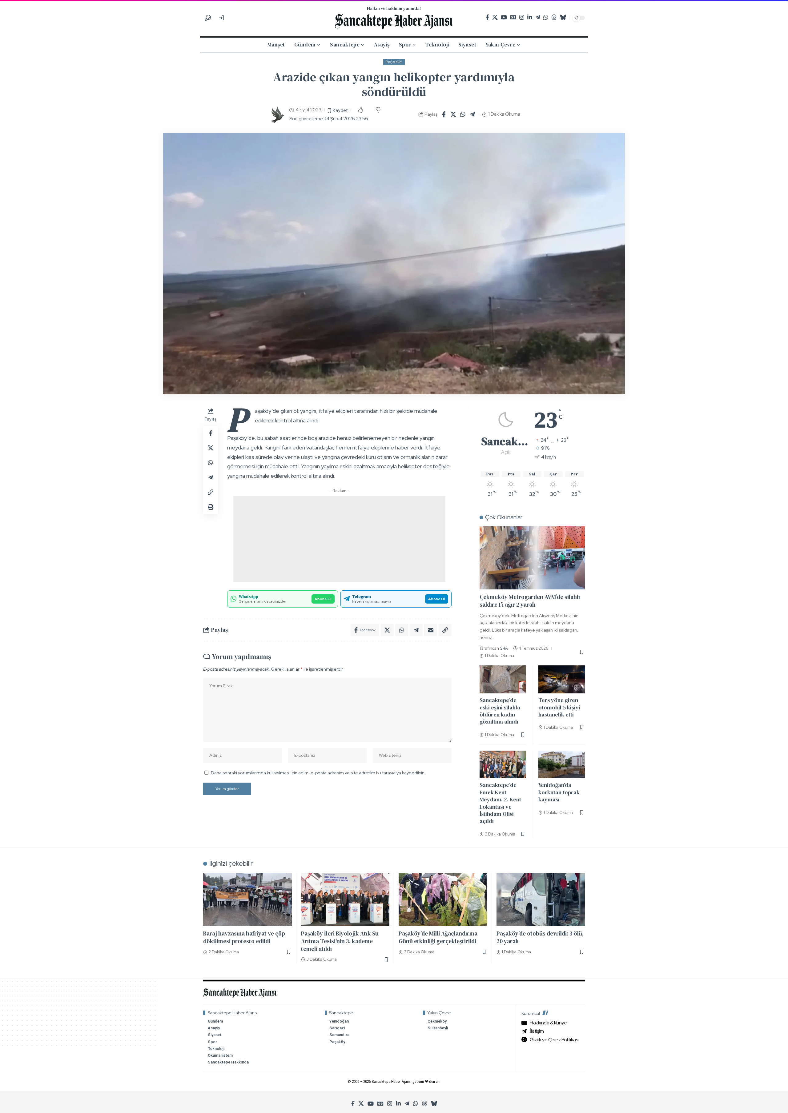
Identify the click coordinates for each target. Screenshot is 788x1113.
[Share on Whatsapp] (463, 114)
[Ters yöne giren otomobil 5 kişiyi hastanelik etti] (561, 679)
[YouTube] (504, 17)
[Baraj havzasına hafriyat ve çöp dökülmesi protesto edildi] (247, 899)
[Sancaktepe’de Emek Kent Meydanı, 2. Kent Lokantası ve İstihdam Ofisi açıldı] (503, 765)
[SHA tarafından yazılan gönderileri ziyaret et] (277, 114)
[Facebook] (487, 17)
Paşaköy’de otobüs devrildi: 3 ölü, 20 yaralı (540, 937)
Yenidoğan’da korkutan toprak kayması (559, 792)
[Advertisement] (339, 539)
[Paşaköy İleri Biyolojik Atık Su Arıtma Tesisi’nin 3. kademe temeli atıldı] (345, 899)
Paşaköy (394, 61)
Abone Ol (323, 598)
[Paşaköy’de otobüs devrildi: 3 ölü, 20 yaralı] (541, 899)
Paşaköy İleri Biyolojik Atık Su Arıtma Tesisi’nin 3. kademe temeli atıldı (340, 940)
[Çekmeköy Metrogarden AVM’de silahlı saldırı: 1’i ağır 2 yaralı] (532, 557)
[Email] (430, 630)
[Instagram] (522, 17)
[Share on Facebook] (444, 114)
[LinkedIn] (530, 17)
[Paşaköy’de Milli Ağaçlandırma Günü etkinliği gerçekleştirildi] (443, 899)
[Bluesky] (563, 17)
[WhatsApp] (546, 17)
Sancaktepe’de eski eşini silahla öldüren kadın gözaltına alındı (500, 710)
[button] (208, 18)
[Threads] (554, 17)
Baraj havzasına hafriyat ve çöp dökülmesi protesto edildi (244, 937)
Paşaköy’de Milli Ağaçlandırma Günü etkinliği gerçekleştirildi (438, 937)
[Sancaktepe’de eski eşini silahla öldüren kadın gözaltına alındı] (503, 679)
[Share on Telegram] (472, 114)
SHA (504, 648)
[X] (495, 17)
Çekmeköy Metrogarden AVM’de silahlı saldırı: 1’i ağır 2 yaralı (530, 600)
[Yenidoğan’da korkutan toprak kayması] (561, 765)
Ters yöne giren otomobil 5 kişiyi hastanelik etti (559, 707)
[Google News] (513, 17)
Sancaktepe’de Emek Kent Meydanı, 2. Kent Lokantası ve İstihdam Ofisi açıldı (500, 803)
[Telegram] (538, 17)
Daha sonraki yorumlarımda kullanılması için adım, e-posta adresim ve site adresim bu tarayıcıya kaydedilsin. (318, 773)
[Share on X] (453, 114)
